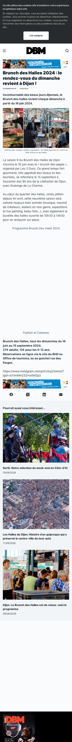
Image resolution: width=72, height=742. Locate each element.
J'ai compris (36, 35)
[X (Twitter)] (28, 394)
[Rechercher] (67, 50)
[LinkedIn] (44, 394)
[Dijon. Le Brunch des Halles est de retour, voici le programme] (36, 575)
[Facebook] (11, 394)
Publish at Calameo (36, 332)
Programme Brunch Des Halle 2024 (36, 228)
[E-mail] (61, 394)
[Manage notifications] (8, 733)
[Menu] (4, 50)
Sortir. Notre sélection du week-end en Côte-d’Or (35, 468)
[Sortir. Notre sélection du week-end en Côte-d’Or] (36, 438)
